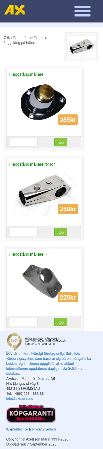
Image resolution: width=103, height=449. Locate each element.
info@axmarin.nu (19, 398)
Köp (61, 142)
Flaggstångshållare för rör (32, 164)
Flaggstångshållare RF (29, 254)
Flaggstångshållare (26, 74)
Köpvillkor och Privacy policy (31, 429)
